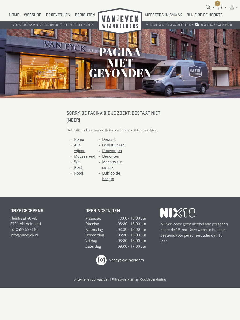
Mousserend (84, 156)
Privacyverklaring (125, 279)
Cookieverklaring (153, 279)
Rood (78, 173)
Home (14, 14)
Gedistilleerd (113, 145)
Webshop (32, 14)
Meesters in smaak (163, 14)
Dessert (109, 139)
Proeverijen (58, 14)
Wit (77, 162)
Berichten (85, 14)
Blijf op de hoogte (204, 14)
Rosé (78, 168)
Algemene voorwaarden (91, 279)
